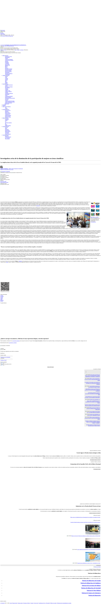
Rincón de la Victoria (8, 68)
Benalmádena (7, 57)
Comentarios (7, 171)
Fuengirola (7, 62)
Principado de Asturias (9, 86)
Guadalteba (7, 63)
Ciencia (1, 297)
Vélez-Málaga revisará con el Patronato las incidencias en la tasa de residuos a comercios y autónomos (92, 390)
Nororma (6, 67)
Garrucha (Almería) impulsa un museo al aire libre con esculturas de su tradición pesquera (92, 405)
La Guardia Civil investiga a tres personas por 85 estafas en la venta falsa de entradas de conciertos (92, 383)
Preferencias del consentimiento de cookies (64, 603)
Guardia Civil (7, 114)
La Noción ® (2, 603)
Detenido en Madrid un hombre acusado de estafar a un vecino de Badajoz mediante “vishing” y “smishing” (92, 422)
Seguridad (4, 109)
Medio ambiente (7, 131)
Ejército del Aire (7, 116)
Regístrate (2, 33)
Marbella (20, 261)
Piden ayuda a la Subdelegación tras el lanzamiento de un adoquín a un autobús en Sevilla (92, 401)
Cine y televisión (8, 134)
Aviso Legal (36, 603)
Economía (4, 104)
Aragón (6, 85)
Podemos (6, 119)
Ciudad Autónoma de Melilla (10, 101)
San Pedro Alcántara (10, 49)
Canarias (6, 88)
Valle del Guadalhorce (8, 73)
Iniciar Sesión (2, 34)
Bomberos (6, 111)
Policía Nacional (8, 113)
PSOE (6, 124)
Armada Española (8, 115)
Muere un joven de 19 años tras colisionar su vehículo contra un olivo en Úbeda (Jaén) (93, 408)
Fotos (15, 49)
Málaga (4, 55)
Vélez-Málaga (7, 74)
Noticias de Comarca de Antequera (91, 593)
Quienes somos (20, 603)
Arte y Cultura (5, 106)
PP (5, 123)
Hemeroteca (26, 49)
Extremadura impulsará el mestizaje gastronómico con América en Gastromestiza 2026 (92, 393)
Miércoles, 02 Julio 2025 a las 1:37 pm (6, 169)
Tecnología (7, 133)
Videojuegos (7, 132)
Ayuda (11, 603)
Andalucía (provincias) (9, 84)
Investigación (7, 130)
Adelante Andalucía (8, 122)
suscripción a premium (13, 342)
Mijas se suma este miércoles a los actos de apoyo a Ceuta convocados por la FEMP (92, 379)
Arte (6, 107)
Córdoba (6, 78)
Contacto (31, 603)
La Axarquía (7, 64)
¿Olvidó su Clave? (3, 360)
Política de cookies (53, 603)
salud (7, 262)
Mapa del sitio (14, 603)
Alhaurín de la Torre (8, 56)
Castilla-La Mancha (8, 91)
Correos (1, 295)
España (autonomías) (8, 102)
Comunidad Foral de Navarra (10, 98)
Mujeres (1, 301)
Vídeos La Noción (3, 49)
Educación (7, 129)
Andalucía (4, 75)
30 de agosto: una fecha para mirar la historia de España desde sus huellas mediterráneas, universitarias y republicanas (92, 375)
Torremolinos (7, 72)
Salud (6, 128)
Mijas (6, 66)
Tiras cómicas (7, 138)
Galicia (6, 95)
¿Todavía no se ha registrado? (5, 357)
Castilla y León (7, 90)
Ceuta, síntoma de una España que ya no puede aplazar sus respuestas (93, 412)
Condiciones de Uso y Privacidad (44, 603)
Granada (6, 79)
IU (5, 121)
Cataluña (6, 92)
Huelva (6, 80)
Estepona (6, 61)
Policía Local (7, 112)
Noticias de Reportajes (94, 595)
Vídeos (18, 49)
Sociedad (4, 126)
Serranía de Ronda (8, 70)
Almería (6, 76)
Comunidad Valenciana (9, 93)
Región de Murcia (8, 97)
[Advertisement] (32, 7)
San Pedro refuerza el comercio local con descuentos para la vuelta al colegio (93, 425)
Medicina (2, 300)
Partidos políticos (8, 125)
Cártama (6, 58)
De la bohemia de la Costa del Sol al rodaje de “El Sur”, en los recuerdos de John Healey (92, 397)
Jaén (6, 81)
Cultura (6, 108)
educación (38, 205)
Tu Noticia (21, 49)
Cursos (1, 298)
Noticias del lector (8, 136)
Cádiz (6, 77)
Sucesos (6, 127)
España (4, 83)
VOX (6, 120)
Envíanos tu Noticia (26, 603)
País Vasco (7, 99)
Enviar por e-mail (3, 181)
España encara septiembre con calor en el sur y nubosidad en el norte (93, 400)
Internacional (7, 103)
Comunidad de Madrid (9, 96)
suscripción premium (16, 340)
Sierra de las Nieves (8, 71)
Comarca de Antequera (9, 59)
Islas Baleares (7, 87)
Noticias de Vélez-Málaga (94, 590)
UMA (1, 299)
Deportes (4, 105)
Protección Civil (7, 110)
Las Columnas (7, 137)
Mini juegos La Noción (94, 217)
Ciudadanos (7, 118)
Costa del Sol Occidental (9, 60)
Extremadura (7, 94)
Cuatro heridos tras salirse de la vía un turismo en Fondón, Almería (94, 387)
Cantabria (6, 89)
